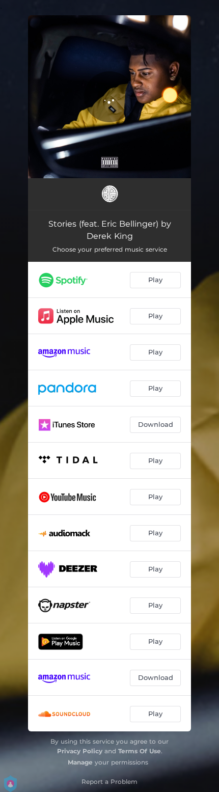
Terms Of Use (139, 751)
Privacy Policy (79, 751)
